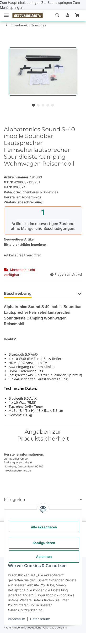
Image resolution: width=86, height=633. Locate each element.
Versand (62, 627)
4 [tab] (47, 105)
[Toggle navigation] (6, 15)
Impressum (16, 619)
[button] (59, 15)
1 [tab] (33, 105)
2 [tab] (38, 105)
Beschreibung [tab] (18, 293)
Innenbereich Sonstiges (40, 192)
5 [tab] (52, 105)
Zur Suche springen (57, 2)
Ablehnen (44, 556)
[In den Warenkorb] (7, 44)
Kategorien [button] (14, 499)
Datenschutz (40, 619)
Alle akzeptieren (44, 527)
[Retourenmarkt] (27, 15)
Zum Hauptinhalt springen (20, 2)
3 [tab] (43, 105)
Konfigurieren (44, 543)
